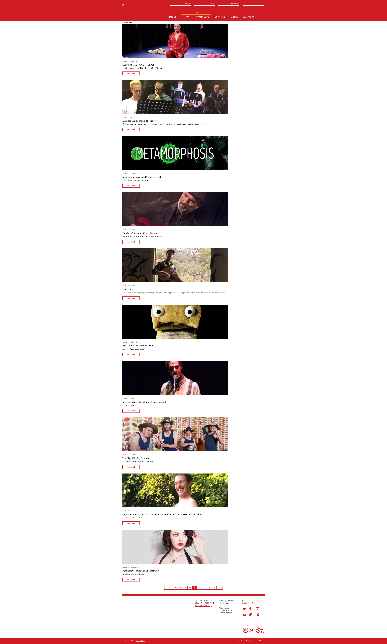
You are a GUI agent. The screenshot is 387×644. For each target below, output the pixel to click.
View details (131, 73)
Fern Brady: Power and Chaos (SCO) (140, 570)
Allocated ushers (127, 22)
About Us (187, 3)
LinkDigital (260, 641)
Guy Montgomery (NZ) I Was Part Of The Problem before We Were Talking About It (163, 514)
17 (214, 588)
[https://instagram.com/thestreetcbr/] (257, 609)
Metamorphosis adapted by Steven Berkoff (143, 176)
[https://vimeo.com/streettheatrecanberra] (258, 614)
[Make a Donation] (261, 17)
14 (199, 588)
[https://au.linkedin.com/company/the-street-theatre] (250, 614)
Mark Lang (127, 289)
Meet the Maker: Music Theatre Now (140, 120)
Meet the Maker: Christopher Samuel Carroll (144, 401)
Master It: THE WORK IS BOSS (138, 64)
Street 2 (124, 61)
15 (204, 588)
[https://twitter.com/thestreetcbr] (244, 608)
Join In (211, 3)
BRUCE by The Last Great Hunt (138, 345)
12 (190, 588)
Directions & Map (203, 605)
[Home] (137, 5)
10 (180, 588)
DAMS (245, 641)
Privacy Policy (140, 641)
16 (209, 588)
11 (185, 588)
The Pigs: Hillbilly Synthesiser (137, 458)
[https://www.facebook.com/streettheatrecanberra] (250, 609)
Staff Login (234, 3)
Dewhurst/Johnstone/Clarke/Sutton (139, 233)
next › (219, 588)
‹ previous (169, 588)
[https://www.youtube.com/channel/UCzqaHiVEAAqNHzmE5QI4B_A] (244, 614)
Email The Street (249, 603)
